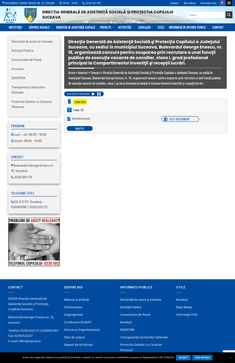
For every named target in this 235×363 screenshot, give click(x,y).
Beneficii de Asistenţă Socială (75, 27)
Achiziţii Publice (23, 51)
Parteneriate (73, 307)
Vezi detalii (202, 357)
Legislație (144, 27)
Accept (183, 357)
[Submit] (229, 14)
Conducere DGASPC (78, 322)
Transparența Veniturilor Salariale (144, 337)
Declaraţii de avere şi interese (32, 42)
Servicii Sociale (39, 27)
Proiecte (105, 27)
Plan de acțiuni (74, 337)
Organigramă (73, 314)
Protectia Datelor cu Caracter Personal (141, 347)
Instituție (15, 27)
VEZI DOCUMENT (180, 119)
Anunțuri (174, 3)
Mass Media (190, 3)
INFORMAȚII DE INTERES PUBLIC (187, 27)
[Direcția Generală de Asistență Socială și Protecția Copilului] (20, 14)
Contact (218, 27)
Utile (161, 27)
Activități (124, 27)
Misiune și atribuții (76, 299)
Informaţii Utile (208, 3)
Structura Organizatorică (82, 330)
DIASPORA (18, 78)
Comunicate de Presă (26, 60)
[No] (230, 358)
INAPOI (79, 128)
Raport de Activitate (78, 345)
